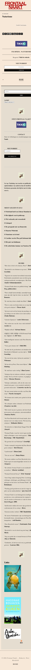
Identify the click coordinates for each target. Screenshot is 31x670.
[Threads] (17, 34)
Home (15, 664)
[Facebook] (10, 34)
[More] (22, 34)
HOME (21, 79)
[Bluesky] (3, 34)
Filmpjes (16, 52)
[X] (6, 34)
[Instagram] (13, 34)
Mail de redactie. (24, 57)
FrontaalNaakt (15, 5)
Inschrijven (12, 156)
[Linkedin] (15, 34)
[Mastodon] (8, 34)
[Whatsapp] (20, 34)
